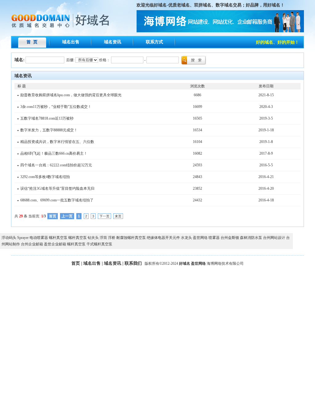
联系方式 (154, 42)
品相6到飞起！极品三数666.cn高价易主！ (53, 153)
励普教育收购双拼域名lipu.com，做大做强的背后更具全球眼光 (71, 95)
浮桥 (111, 238)
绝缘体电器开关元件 (163, 238)
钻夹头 (93, 238)
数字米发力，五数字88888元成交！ (49, 130)
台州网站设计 (274, 238)
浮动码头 (9, 238)
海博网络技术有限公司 (225, 263)
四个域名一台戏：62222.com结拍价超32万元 (56, 165)
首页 (75, 263)
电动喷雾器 (39, 238)
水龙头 (186, 238)
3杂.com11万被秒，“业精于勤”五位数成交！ (55, 107)
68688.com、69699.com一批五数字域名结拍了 (57, 200)
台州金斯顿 (230, 238)
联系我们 (133, 263)
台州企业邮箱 (32, 244)
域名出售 (70, 42)
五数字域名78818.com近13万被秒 (47, 118)
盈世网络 (200, 238)
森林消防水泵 (251, 238)
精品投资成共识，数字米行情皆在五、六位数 (57, 142)
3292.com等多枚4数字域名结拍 (45, 177)
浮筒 (103, 238)
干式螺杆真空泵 (99, 244)
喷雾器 (214, 238)
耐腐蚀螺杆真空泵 (131, 238)
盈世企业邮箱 (55, 244)
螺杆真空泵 (58, 238)
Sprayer (23, 238)
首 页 (32, 42)
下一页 (104, 216)
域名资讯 (112, 42)
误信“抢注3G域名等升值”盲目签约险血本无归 (57, 188)
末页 (118, 216)
